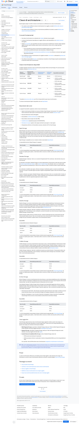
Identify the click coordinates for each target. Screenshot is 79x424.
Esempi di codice (51, 411)
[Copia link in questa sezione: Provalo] (25, 377)
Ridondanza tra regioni (26, 122)
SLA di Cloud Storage (58, 150)
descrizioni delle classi (29, 99)
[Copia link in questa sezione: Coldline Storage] (29, 241)
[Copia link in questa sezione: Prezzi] (24, 353)
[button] (7, 21)
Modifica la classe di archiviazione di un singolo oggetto (33, 370)
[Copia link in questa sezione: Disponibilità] (26, 180)
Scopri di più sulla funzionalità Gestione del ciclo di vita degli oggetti (35, 372)
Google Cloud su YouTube (68, 413)
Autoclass (35, 59)
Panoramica (3, 7)
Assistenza (34, 409)
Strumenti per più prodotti (32, 1)
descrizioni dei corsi (32, 69)
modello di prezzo (59, 40)
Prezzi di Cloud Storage (60, 357)
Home (20, 17)
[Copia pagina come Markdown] (45, 20)
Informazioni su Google (21, 419)
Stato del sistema (35, 413)
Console (60, 1)
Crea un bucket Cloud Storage (28, 364)
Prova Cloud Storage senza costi (27, 384)
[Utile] (63, 17)
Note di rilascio (35, 411)
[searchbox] (7, 11)
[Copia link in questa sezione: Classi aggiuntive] (29, 319)
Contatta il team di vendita (22, 413)
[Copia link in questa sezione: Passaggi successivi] (33, 361)
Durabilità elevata (25, 120)
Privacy (27, 419)
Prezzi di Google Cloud (21, 409)
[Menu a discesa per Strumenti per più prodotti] (39, 1)
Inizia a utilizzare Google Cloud (53, 409)
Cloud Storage (7, 5)
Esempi (20, 7)
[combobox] (50, 1)
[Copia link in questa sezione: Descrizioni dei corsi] (33, 106)
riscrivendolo (51, 55)
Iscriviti (65, 421)
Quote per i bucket (56, 112)
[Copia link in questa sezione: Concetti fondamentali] (34, 35)
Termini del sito (33, 419)
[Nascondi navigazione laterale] (14, 422)
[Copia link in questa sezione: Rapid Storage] (28, 128)
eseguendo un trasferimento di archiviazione (54, 341)
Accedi (76, 1)
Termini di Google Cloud (41, 419)
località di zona (61, 132)
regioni (41, 331)
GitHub (49, 407)
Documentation (25, 17)
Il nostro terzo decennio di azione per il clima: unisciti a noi (57, 419)
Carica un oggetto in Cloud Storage (29, 368)
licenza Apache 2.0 (35, 397)
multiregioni (43, 328)
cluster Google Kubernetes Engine (28, 164)
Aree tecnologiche (20, 1)
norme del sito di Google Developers (55, 397)
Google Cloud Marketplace (21, 411)
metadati (42, 38)
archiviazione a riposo (53, 247)
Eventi (65, 409)
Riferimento (15, 7)
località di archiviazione (32, 116)
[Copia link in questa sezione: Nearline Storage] (29, 201)
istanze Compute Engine (43, 164)
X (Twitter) (65, 411)
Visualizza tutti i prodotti (21, 407)
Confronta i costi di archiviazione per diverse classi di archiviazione (35, 366)
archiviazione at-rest (47, 207)
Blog (64, 407)
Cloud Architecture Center (52, 413)
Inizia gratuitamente (72, 4)
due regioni (49, 328)
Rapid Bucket (44, 101)
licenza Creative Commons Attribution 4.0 (56, 396)
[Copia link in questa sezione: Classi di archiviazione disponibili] (41, 65)
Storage (30, 17)
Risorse (25, 7)
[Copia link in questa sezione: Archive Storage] (29, 277)
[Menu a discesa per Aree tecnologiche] (25, 1)
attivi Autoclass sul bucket (31, 344)
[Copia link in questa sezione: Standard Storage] (30, 156)
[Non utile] (65, 17)
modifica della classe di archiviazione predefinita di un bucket (37, 52)
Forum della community (36, 407)
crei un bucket (28, 43)
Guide (9, 7)
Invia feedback (62, 20)
